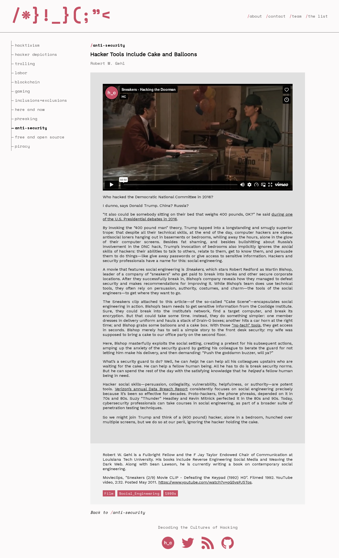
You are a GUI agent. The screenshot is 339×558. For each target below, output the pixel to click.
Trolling (25, 63)
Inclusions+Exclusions (41, 100)
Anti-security (109, 45)
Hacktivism (27, 45)
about (256, 16)
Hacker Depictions (36, 54)
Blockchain (27, 82)
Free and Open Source (40, 137)
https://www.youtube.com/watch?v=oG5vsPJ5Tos (205, 482)
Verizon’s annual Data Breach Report (151, 389)
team (297, 16)
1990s (170, 493)
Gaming (22, 91)
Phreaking (26, 119)
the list (318, 16)
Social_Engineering (139, 493)
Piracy (22, 146)
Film (108, 493)
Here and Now (30, 109)
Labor (21, 73)
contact (277, 16)
